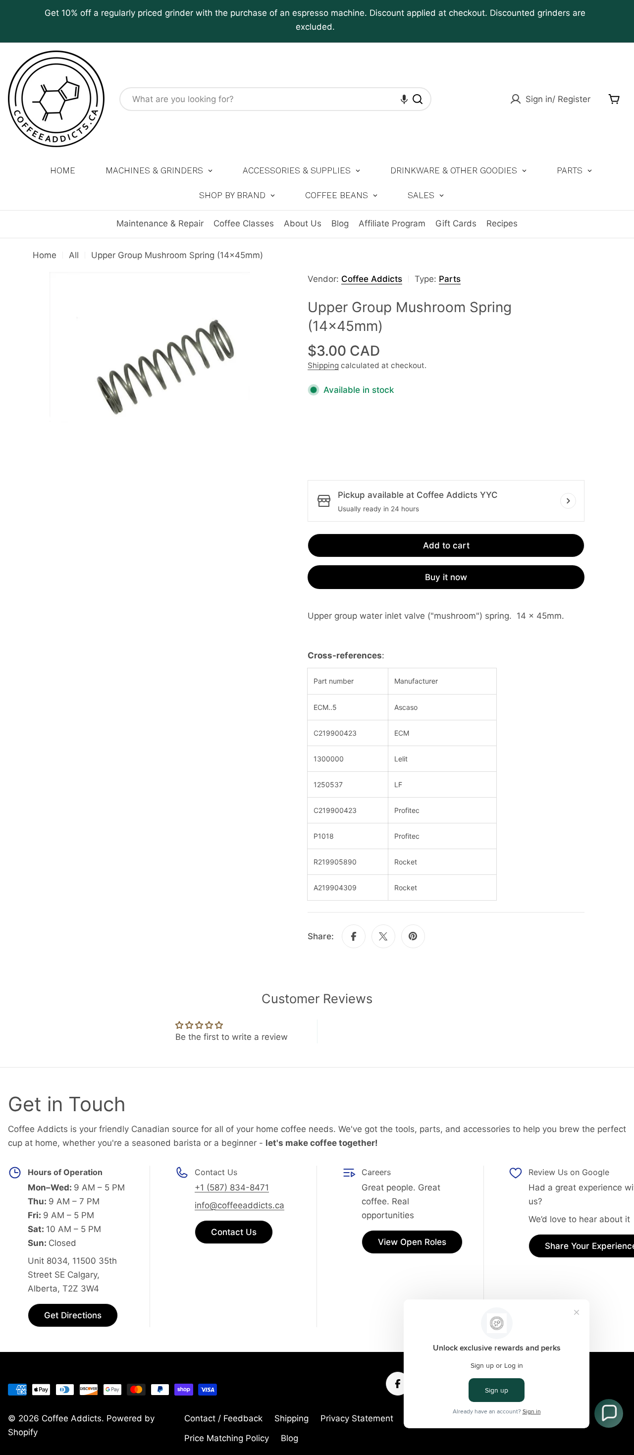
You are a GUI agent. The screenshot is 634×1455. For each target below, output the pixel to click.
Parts (450, 279)
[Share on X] (383, 936)
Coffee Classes (243, 223)
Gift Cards (455, 223)
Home (44, 255)
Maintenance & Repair (160, 223)
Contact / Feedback (223, 1418)
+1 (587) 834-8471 (232, 1187)
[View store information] (568, 501)
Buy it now (446, 577)
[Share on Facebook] (354, 936)
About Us (302, 223)
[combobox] (275, 99)
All (74, 255)
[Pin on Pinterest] (413, 936)
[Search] (417, 99)
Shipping (323, 365)
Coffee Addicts (371, 279)
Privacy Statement (356, 1418)
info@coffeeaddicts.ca (239, 1205)
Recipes (502, 223)
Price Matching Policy (226, 1438)
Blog (340, 223)
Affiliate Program (392, 223)
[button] (404, 99)
